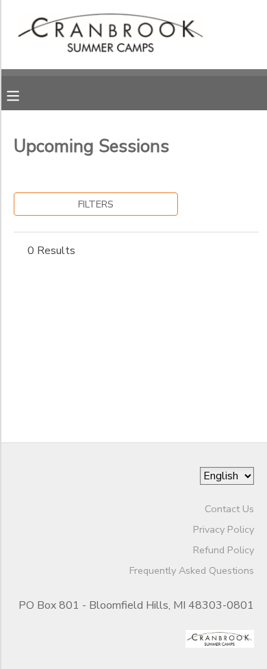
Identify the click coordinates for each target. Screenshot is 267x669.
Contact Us (229, 509)
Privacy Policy (223, 529)
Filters (96, 204)
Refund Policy (223, 550)
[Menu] (23, 94)
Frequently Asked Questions (191, 570)
